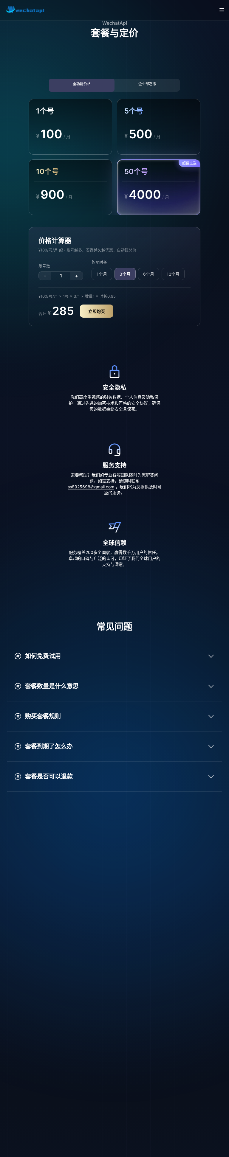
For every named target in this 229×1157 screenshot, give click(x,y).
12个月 (173, 274)
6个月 (148, 274)
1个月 (102, 274)
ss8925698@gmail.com (91, 486)
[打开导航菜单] (221, 10)
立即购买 (96, 311)
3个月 (125, 274)
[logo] (26, 10)
